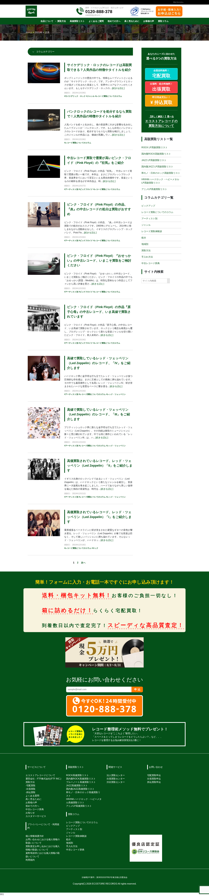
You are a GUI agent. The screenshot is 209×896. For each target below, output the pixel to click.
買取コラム (73, 814)
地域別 (144, 244)
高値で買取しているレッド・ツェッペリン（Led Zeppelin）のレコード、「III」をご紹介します (98, 414)
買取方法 (146, 250)
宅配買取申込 (154, 775)
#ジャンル (90, 96)
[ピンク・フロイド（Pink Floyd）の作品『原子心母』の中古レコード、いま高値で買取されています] (44, 318)
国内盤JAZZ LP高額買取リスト (157, 166)
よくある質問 (32, 796)
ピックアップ (148, 206)
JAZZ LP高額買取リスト (153, 160)
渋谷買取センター (116, 782)
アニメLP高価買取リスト (154, 189)
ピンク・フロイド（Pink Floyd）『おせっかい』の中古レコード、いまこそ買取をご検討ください (99, 260)
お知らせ (30, 813)
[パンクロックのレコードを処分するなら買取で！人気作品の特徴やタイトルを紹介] (44, 119)
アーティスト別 (149, 218)
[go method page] (179, 734)
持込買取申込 (154, 782)
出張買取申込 (154, 778)
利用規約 (30, 860)
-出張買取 (30, 789)
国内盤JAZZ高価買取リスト (80, 789)
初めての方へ (32, 806)
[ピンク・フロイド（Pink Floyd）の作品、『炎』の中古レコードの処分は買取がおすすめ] (44, 214)
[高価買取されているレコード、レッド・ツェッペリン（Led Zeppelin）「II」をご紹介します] (44, 469)
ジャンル (146, 225)
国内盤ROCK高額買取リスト (156, 153)
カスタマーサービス (36, 816)
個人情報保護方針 (35, 836)
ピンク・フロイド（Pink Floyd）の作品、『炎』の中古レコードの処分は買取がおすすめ (99, 209)
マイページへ (178, 2)
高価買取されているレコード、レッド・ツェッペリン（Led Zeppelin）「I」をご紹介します (99, 516)
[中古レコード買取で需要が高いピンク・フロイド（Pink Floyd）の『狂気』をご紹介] (44, 166)
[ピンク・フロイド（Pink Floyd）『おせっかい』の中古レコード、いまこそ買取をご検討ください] (44, 264)
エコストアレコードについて (40, 775)
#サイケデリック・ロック (75, 96)
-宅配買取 (30, 785)
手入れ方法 (147, 257)
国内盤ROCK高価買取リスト (81, 778)
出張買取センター (116, 778)
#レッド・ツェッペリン (116, 394)
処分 (143, 237)
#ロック (95, 548)
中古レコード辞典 (150, 263)
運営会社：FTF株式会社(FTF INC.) (43, 778)
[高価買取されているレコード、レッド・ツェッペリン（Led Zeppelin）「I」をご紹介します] (44, 523)
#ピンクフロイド (86, 189)
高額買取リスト (76, 767)
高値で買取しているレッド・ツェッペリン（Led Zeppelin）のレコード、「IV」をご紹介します (98, 363)
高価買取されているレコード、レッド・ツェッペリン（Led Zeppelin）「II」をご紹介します (100, 465)
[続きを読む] (118, 88)
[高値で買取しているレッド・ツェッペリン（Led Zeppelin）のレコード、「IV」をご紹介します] (44, 368)
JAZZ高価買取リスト (77, 785)
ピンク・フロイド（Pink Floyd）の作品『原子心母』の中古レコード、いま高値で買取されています (99, 311)
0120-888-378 (98, 11)
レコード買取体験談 (151, 231)
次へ (83, 562)
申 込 (137, 689)
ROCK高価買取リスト (77, 775)
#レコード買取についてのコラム (108, 96)
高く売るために (34, 799)
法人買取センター (116, 775)
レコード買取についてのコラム (157, 212)
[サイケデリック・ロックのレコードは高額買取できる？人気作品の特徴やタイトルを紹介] (44, 73)
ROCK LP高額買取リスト (154, 147)
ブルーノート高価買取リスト (81, 782)
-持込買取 (30, 792)
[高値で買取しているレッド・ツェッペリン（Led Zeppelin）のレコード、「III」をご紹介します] (44, 422)
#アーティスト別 (71, 189)
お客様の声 (31, 802)
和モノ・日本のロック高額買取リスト (160, 173)
